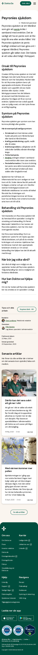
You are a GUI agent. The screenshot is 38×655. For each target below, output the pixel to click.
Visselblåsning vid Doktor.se (8, 569)
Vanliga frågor (6, 590)
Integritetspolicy (17, 639)
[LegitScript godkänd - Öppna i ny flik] (29, 630)
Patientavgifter (7, 594)
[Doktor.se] (7, 3)
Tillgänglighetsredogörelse (10, 602)
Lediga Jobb (23, 540)
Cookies (26, 639)
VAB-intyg (22, 598)
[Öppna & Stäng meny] (34, 3)
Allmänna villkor (6, 639)
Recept (21, 582)
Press (4, 544)
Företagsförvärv (7, 560)
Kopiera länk (25, 309)
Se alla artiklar (19, 512)
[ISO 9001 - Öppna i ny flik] (7, 630)
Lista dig (4, 582)
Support (4, 586)
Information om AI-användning (10, 641)
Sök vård (25, 3)
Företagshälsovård (8, 556)
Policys (4, 564)
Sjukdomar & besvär (9, 598)
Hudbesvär (23, 590)
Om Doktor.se (6, 540)
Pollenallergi (23, 586)
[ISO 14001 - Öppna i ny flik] (18, 630)
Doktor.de (5, 552)
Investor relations (8, 548)
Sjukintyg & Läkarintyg (27, 594)
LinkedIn (22, 548)
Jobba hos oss (24, 544)
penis (17, 29)
